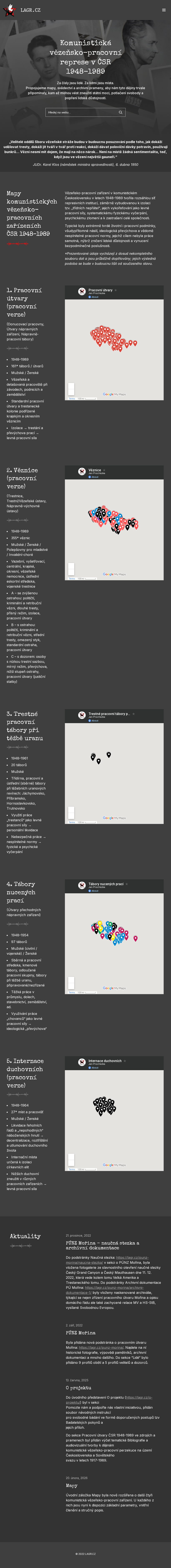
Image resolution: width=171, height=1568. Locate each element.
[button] (163, 10)
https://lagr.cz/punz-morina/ (101, 1347)
